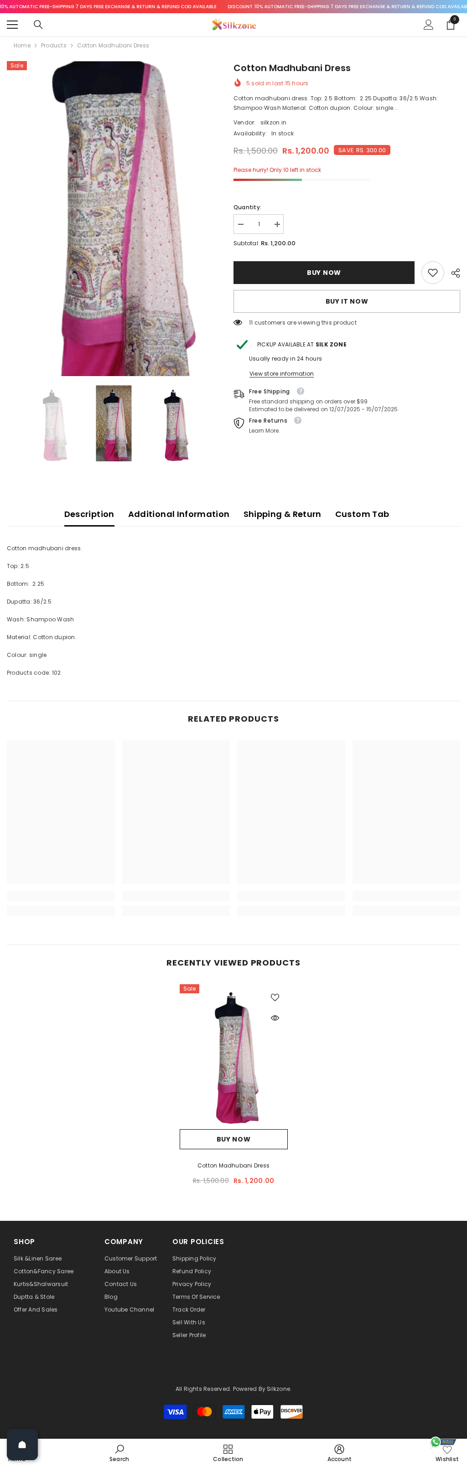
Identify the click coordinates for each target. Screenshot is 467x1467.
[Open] (22, 1444)
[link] (432, 272)
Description (89, 514)
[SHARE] (452, 273)
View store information (281, 373)
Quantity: (247, 207)
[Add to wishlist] (275, 997)
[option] (113, 218)
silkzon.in (273, 122)
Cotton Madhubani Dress (233, 1165)
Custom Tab (362, 514)
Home (22, 45)
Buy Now (324, 272)
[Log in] (429, 25)
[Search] (38, 24)
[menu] (12, 24)
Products (54, 45)
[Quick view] (275, 1018)
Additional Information (179, 514)
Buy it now (347, 301)
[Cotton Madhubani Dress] (234, 1054)
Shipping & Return (283, 514)
